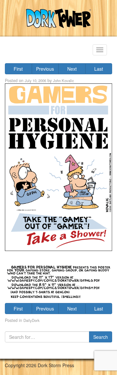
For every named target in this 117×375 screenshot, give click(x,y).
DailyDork (31, 320)
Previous (45, 68)
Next (72, 68)
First (18, 68)
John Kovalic (63, 80)
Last (98, 68)
